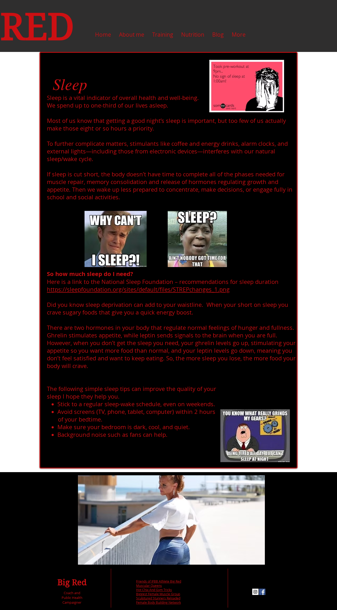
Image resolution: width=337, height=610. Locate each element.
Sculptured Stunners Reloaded (158, 598)
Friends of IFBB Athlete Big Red (158, 581)
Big (63, 582)
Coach (68, 592)
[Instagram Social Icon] (255, 592)
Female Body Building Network (158, 602)
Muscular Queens (149, 585)
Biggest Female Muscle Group (158, 594)
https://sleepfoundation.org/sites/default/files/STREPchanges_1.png (138, 289)
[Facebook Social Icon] (262, 592)
